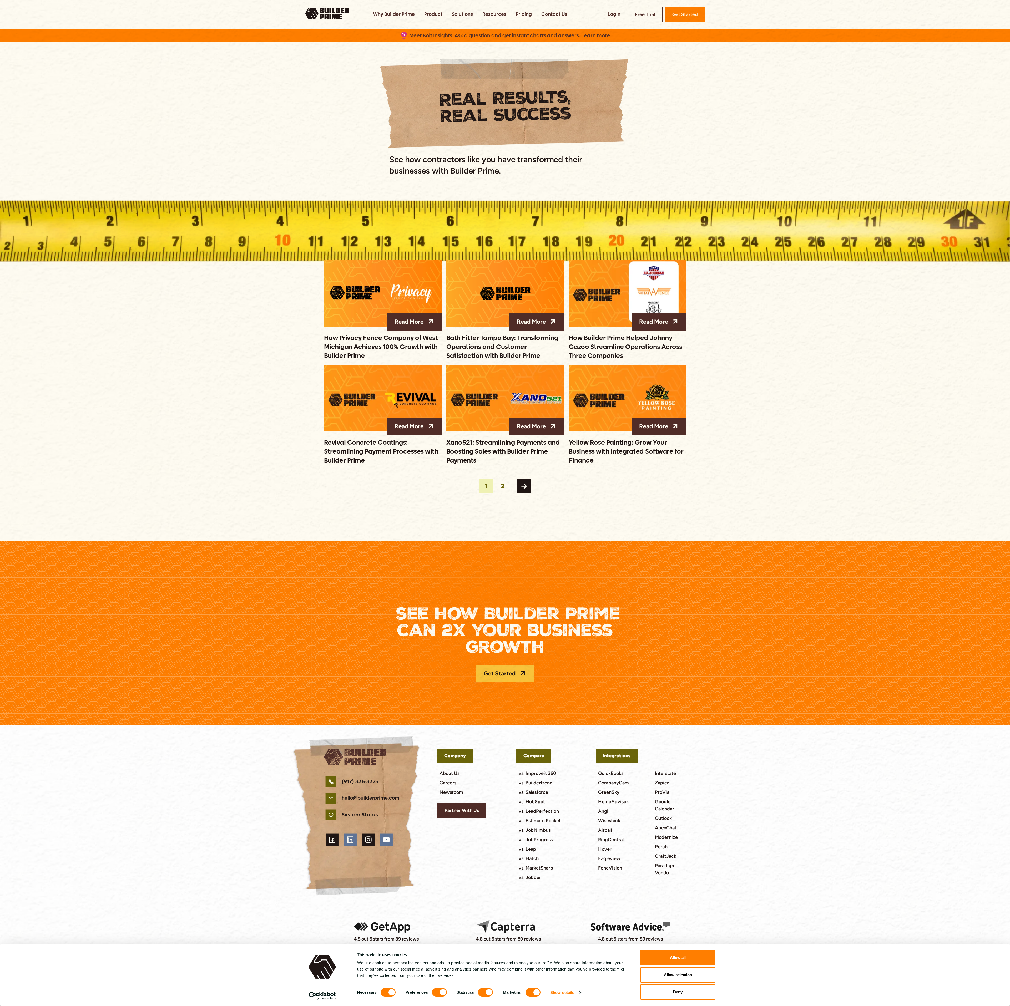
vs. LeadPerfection (539, 811)
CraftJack (665, 856)
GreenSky (608, 792)
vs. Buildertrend (536, 783)
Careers (448, 783)
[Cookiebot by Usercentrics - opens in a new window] (322, 996)
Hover (605, 849)
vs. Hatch (529, 858)
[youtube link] (386, 839)
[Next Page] (524, 486)
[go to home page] (327, 15)
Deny (678, 992)
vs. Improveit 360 (537, 773)
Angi (603, 811)
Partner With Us (462, 810)
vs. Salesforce (533, 792)
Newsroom (451, 792)
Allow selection (678, 975)
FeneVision (610, 868)
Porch (661, 847)
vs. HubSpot (532, 802)
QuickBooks (610, 773)
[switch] (439, 992)
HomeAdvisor (613, 802)
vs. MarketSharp (536, 868)
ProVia (662, 792)
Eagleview (609, 858)
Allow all (678, 957)
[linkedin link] (350, 839)
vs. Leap (527, 849)
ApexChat (665, 828)
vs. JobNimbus (535, 830)
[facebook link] (332, 839)
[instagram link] (368, 839)
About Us (449, 773)
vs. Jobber (530, 877)
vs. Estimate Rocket (540, 821)
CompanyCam (613, 783)
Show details (562, 992)
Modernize (666, 837)
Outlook (663, 818)
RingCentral (611, 839)
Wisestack (609, 821)
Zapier (662, 783)
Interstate (665, 773)
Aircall (605, 830)
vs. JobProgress (536, 839)
